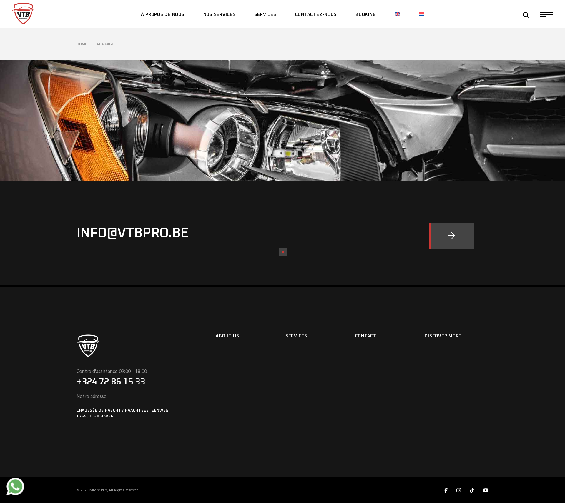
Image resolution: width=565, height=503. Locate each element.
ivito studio (98, 489)
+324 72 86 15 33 (111, 381)
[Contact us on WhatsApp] (15, 486)
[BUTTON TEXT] (451, 236)
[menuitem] (397, 14)
